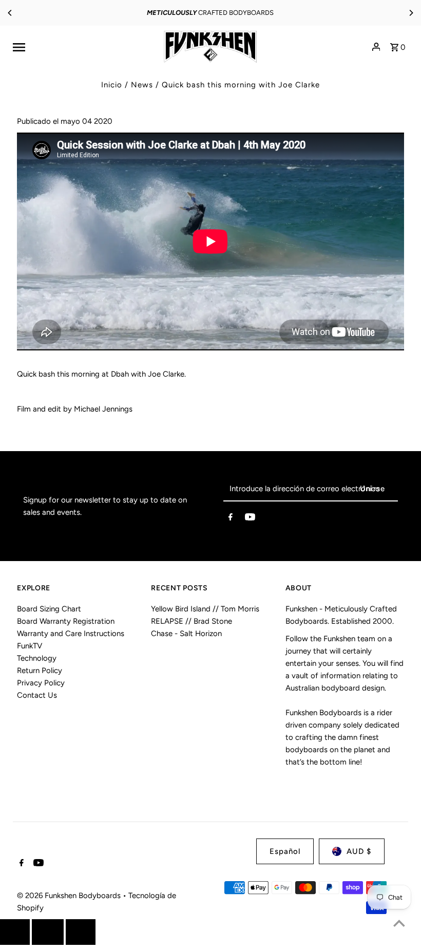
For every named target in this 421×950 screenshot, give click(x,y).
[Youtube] (250, 519)
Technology (36, 658)
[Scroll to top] (399, 923)
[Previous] (10, 13)
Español (285, 851)
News (142, 84)
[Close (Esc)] (48, 932)
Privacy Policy (41, 682)
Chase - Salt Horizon (186, 633)
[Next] (410, 13)
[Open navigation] (82, 47)
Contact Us (37, 695)
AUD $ (359, 851)
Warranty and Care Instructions (70, 633)
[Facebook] (230, 519)
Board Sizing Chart (49, 608)
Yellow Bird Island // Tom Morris (205, 608)
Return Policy (39, 670)
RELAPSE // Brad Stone (191, 621)
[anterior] (15, 932)
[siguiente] (80, 932)
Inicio (111, 84)
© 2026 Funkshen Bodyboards (70, 895)
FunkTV (29, 645)
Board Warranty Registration (65, 621)
